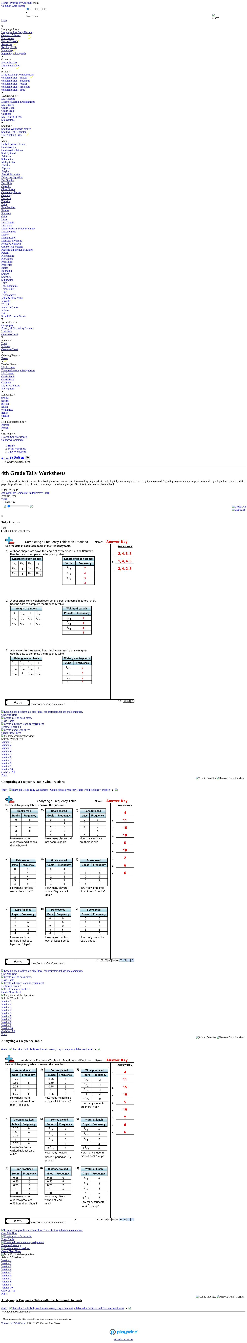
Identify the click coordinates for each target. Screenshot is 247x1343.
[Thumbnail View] (239, 506)
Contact (22, 1323)
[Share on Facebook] (12, 458)
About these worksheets (17, 531)
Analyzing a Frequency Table (21, 1041)
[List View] (239, 509)
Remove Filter (41, 492)
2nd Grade (7, 492)
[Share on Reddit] (19, 458)
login (4, 20)
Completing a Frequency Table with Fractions (33, 781)
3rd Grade (18, 492)
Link (3, 527)
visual (4, 498)
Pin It (4, 775)
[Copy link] (27, 458)
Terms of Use (7, 1323)
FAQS (16, 1323)
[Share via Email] (23, 458)
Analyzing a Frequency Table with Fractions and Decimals (41, 1300)
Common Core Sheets (13, 5)
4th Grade (28, 492)
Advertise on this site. (123, 1339)
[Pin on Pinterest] (15, 458)
